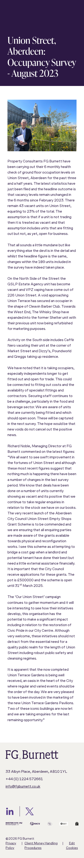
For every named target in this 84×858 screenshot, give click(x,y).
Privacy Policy (11, 846)
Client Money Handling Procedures (41, 846)
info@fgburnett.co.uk (23, 787)
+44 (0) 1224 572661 (24, 779)
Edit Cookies (72, 846)
